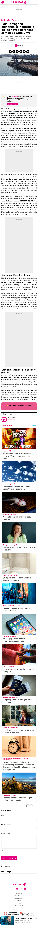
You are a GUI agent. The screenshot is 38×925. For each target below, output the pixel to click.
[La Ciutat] (19, 2)
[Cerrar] (36, 918)
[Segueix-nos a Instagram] (21, 889)
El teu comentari (6, 833)
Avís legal (19, 893)
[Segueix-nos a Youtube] (25, 889)
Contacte (19, 903)
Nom (2, 815)
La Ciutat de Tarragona (10, 20)
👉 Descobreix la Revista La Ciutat (19, 405)
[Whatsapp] (20, 51)
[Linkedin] (17, 51)
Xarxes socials (19, 905)
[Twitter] (13, 51)
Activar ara (12, 104)
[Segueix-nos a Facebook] (13, 889)
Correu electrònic (6, 824)
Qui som (19, 900)
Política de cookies (19, 898)
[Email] (27, 51)
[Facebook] (10, 51)
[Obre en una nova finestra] (11, 913)
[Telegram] (24, 51)
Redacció (21, 45)
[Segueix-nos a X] (17, 889)
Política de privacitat (19, 896)
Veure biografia (11, 419)
